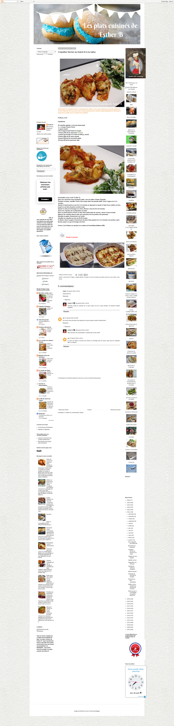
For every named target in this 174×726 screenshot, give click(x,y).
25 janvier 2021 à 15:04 (73, 291)
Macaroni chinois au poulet (49, 608)
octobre (130, 518)
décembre (131, 514)
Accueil (89, 409)
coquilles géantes (79, 277)
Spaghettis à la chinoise (132, 563)
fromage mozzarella (99, 277)
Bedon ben (42, 413)
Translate (50, 54)
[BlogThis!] (81, 275)
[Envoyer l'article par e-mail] (76, 274)
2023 (128, 507)
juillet (130, 526)
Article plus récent (63, 409)
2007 (128, 629)
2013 (128, 615)
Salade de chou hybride (132, 557)
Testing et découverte (45, 327)
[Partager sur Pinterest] (87, 275)
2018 (128, 603)
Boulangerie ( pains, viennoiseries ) (50, 545)
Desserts (48, 514)
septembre (131, 521)
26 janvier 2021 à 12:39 (82, 303)
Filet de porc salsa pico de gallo (50, 360)
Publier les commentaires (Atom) (74, 412)
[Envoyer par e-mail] (79, 275)
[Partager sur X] (83, 275)
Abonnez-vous (45, 199)
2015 (128, 610)
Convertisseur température (45, 427)
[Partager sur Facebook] (85, 275)
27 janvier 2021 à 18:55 (71, 318)
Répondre (65, 296)
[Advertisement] (89, 394)
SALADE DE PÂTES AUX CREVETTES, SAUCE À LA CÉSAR (50, 404)
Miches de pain (132, 571)
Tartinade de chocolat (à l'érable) (132, 575)
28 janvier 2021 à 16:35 (82, 330)
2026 (128, 500)
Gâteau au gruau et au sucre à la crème (49, 482)
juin (129, 528)
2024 (128, 505)
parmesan (107, 277)
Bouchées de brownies (132, 546)
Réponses (67, 300)
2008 (128, 627)
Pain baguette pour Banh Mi (132, 542)
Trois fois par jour (44, 319)
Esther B (70, 303)
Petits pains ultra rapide (49, 576)
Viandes (48, 560)
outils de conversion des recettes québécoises (44, 438)
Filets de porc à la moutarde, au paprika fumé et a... (132, 593)
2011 (128, 620)
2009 (128, 625)
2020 (128, 599)
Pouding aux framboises (49, 592)
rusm (87, 711)
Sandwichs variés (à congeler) (131, 568)
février (130, 537)
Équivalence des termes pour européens (44, 442)
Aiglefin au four (132, 560)
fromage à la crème (89, 277)
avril (129, 533)
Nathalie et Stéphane (44, 429)
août (129, 523)
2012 (128, 618)
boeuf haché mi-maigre (69, 277)
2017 (128, 606)
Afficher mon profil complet (44, 134)
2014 (128, 613)
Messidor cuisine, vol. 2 (45, 293)
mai (129, 530)
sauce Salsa (113, 277)
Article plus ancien (115, 409)
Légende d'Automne (44, 306)
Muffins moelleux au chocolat (49, 499)
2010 (128, 622)
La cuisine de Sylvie (44, 370)
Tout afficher (51, 420)
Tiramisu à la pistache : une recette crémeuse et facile (50, 389)
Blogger (97, 711)
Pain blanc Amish (49, 528)
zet (64, 318)
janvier (130, 540)
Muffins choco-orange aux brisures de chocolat (132, 586)
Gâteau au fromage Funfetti (49, 330)
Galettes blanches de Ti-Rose (50, 373)
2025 (128, 502)
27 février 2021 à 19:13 (76, 338)
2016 (128, 608)
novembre (131, 516)
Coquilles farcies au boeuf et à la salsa (132, 552)
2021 (128, 512)
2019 (128, 601)
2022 (128, 509)
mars (130, 535)
